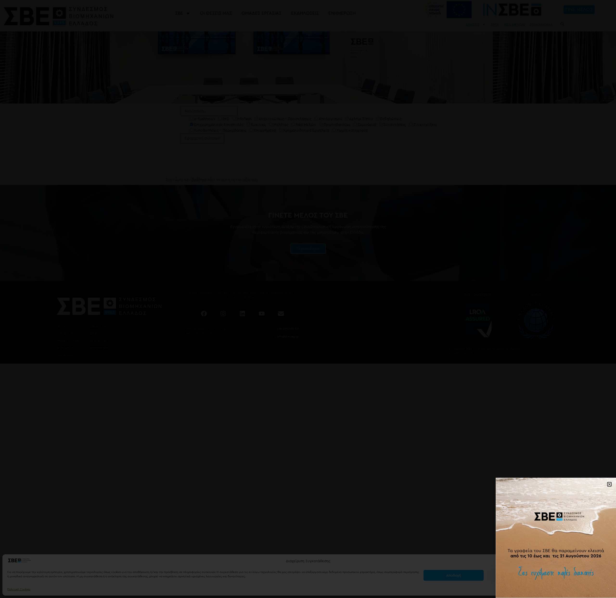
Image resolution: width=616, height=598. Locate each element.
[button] (606, 561)
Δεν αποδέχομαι (516, 575)
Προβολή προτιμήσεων (578, 575)
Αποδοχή (453, 575)
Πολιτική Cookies (18, 589)
